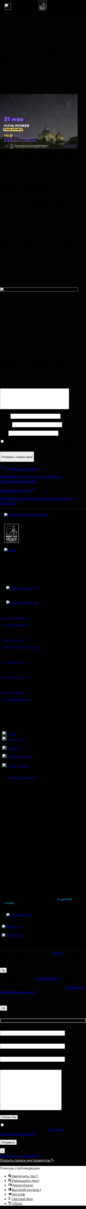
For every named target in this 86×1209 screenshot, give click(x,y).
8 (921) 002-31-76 (14, 663)
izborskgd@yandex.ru (17, 700)
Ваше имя (8, 1028)
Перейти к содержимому (20, 1156)
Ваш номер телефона (17, 1054)
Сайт (4, 433)
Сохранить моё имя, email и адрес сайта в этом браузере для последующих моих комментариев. (40, 443)
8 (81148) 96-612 (13, 693)
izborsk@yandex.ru (15, 625)
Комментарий (12, 386)
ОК (3, 1008)
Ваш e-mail (8, 1041)
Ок (3, 970)
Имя (5, 416)
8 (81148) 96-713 (13, 678)
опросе (58, 953)
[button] (7, 6)
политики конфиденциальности (32, 1131)
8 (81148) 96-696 (13, 618)
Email (5, 424)
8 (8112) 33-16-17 (14, 640)
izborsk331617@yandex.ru (20, 647)
